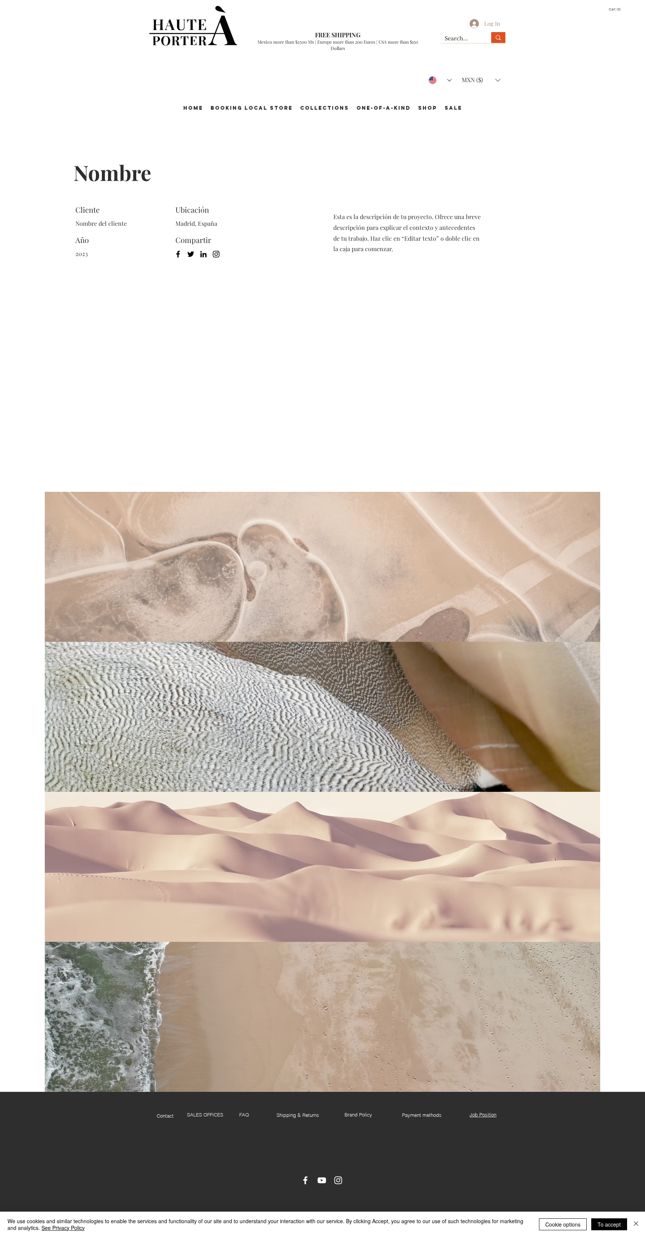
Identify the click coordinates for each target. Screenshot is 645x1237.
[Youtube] (322, 1180)
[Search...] (498, 37)
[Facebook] (178, 254)
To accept (609, 1224)
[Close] (636, 1224)
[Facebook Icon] (305, 1180)
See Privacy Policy (63, 1227)
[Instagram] (216, 254)
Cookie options (562, 1224)
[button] (618, 9)
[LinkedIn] (203, 254)
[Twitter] (190, 254)
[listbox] (481, 80)
